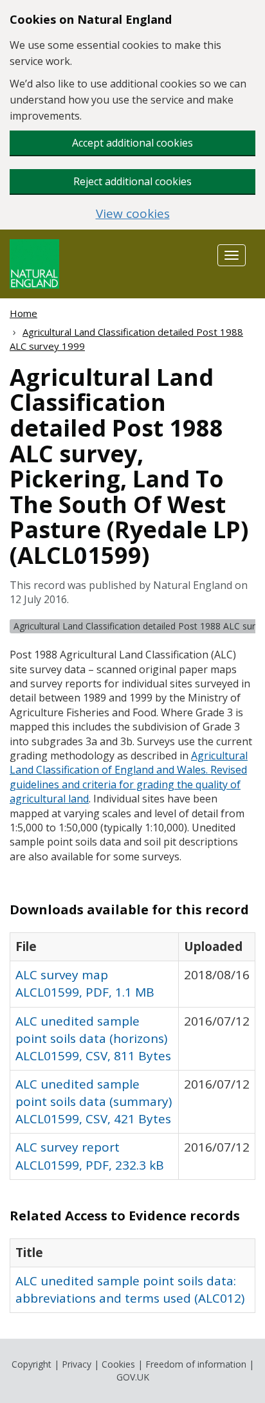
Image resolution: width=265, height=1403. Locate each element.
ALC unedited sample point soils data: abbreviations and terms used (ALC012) (129, 1289)
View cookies (133, 214)
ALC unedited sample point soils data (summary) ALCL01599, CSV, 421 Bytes (93, 1101)
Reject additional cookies (132, 181)
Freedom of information (195, 1364)
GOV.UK (132, 1377)
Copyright (31, 1364)
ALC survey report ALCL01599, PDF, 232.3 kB (89, 1156)
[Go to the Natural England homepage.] (34, 263)
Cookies (118, 1364)
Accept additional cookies (132, 143)
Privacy (76, 1364)
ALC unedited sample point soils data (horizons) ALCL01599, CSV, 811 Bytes (93, 1038)
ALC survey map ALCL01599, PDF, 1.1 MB (84, 983)
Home (23, 313)
